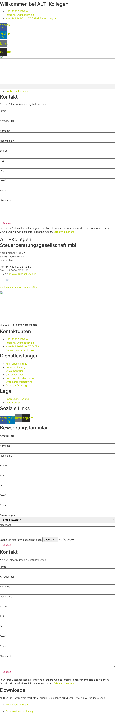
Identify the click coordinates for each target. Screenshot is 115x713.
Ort (2, 170)
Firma (3, 111)
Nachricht (5, 200)
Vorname (5, 131)
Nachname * (7, 141)
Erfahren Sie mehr (64, 231)
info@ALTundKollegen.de (22, 273)
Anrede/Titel (7, 121)
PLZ (2, 160)
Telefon (4, 180)
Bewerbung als (8, 515)
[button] (57, 86)
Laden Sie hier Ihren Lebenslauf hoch (21, 540)
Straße (3, 150)
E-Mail (3, 190)
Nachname (6, 455)
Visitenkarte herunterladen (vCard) (19, 287)
